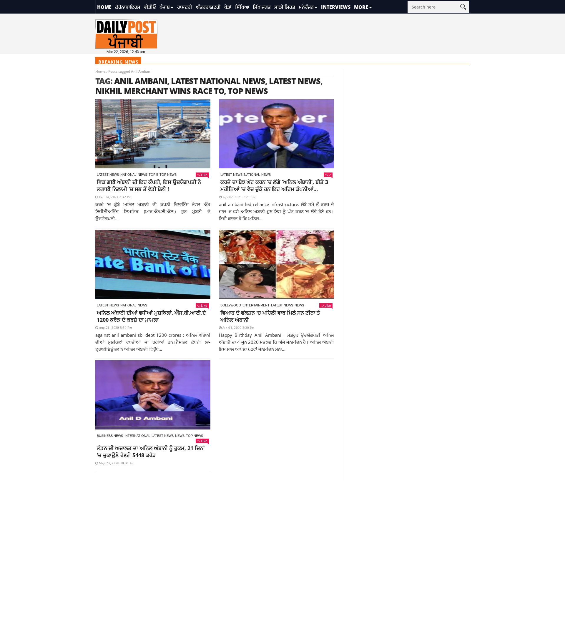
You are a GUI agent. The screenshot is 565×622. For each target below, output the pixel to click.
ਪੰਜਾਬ (164, 7)
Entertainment (256, 305)
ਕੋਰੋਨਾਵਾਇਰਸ (127, 7)
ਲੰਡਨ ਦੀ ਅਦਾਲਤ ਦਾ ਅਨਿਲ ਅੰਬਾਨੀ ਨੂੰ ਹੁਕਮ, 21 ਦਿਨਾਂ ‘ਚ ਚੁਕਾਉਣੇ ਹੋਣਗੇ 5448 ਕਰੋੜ (151, 451)
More (361, 7)
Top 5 (153, 174)
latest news (294, 80)
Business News (110, 435)
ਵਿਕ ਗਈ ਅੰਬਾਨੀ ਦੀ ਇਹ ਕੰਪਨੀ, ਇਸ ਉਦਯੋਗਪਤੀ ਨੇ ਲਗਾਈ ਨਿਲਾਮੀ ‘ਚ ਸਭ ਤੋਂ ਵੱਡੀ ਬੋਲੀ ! (149, 185)
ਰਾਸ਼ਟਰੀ (184, 7)
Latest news (108, 174)
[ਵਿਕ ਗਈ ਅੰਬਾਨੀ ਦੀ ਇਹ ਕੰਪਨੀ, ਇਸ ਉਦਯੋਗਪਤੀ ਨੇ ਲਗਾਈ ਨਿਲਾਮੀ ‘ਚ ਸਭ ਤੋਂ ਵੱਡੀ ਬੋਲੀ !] (152, 133)
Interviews (335, 7)
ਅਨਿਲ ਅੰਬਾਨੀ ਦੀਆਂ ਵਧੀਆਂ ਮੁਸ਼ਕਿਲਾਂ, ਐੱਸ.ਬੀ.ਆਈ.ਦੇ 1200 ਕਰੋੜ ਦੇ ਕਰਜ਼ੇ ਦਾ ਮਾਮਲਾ (151, 316)
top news (248, 90)
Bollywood (230, 305)
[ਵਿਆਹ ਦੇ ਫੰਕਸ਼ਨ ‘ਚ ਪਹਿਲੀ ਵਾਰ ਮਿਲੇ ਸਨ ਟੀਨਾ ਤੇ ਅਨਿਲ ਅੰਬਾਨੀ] (276, 264)
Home (104, 7)
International (137, 435)
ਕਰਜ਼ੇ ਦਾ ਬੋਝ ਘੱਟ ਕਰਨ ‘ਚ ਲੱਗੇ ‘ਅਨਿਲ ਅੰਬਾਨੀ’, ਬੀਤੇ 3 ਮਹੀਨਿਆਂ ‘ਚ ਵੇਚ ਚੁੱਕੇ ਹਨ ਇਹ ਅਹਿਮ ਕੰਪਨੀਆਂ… (274, 185)
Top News (168, 174)
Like (204, 174)
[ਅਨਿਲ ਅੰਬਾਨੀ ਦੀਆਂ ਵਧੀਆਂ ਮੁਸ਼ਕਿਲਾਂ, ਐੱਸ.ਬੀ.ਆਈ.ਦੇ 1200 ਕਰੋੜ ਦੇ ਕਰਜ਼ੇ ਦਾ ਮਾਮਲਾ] (152, 264)
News (142, 174)
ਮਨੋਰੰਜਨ (306, 7)
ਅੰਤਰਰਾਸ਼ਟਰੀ (208, 7)
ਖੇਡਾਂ (228, 7)
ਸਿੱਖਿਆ (242, 7)
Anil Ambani (140, 80)
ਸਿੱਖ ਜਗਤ (262, 7)
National (128, 174)
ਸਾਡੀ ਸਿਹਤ (284, 7)
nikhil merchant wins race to (159, 90)
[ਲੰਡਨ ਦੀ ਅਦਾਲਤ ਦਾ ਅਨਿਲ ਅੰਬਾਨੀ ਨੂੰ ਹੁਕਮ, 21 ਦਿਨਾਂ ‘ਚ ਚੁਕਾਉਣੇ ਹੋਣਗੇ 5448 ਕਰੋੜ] (152, 394)
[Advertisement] (282, 521)
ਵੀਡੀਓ (150, 7)
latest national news (218, 80)
